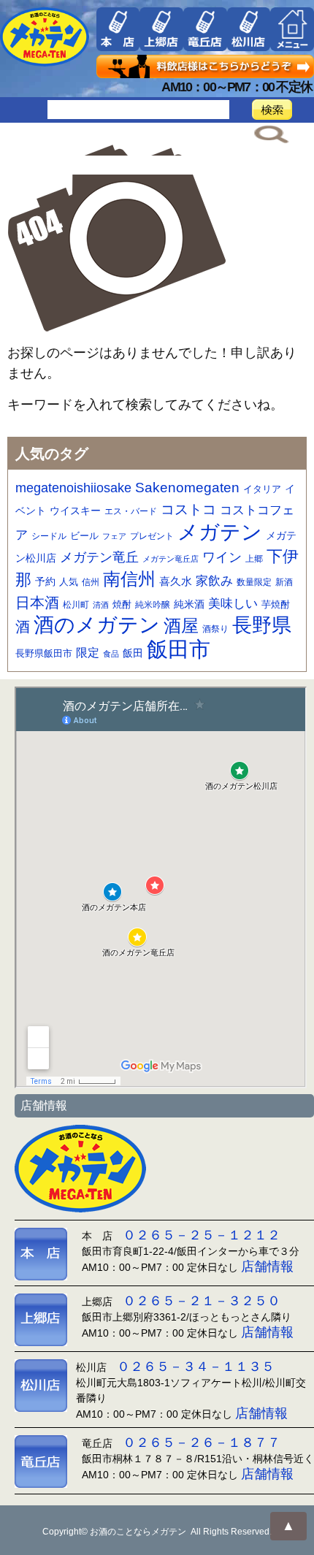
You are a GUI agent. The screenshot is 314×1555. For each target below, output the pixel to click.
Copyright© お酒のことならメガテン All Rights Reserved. (157, 1532)
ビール (84, 535)
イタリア (262, 489)
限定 (87, 652)
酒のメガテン (97, 625)
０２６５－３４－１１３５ (196, 1366)
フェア (114, 536)
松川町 (76, 604)
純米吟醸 (152, 604)
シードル (48, 535)
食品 (111, 653)
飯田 (133, 653)
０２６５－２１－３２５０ (201, 1301)
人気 (68, 581)
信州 (90, 582)
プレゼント (152, 535)
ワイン (222, 557)
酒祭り (215, 628)
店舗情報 (267, 1266)
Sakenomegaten (187, 487)
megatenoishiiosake (73, 488)
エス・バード (130, 511)
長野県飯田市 (43, 653)
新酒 (284, 582)
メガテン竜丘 (99, 557)
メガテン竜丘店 (170, 558)
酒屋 (181, 625)
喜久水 (175, 581)
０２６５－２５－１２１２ (201, 1235)
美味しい (233, 603)
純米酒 (189, 604)
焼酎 (121, 604)
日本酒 (37, 603)
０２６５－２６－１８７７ (201, 1442)
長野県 (261, 625)
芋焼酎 (275, 605)
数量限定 (254, 582)
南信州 (129, 579)
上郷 (254, 558)
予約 (45, 581)
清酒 (101, 604)
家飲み (214, 581)
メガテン (219, 531)
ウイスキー (75, 510)
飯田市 (178, 649)
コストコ (188, 509)
